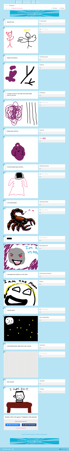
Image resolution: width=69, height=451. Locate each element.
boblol (41, 281)
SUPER (44, 138)
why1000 (41, 381)
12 (4, 208)
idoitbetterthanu (44, 166)
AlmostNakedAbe (44, 317)
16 (4, 280)
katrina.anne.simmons (45, 273)
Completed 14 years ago (16, 8)
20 (4, 351)
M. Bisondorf (42, 21)
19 (4, 343)
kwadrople (42, 92)
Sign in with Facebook (29, 424)
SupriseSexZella (43, 202)
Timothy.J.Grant (43, 57)
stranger (41, 389)
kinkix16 (41, 130)
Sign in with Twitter (13, 424)
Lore (40, 138)
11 (4, 200)
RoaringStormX (43, 245)
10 (4, 172)
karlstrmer (42, 345)
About (37, 2)
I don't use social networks (21, 428)
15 (4, 271)
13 (4, 236)
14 (4, 244)
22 (4, 387)
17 (4, 307)
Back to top (63, 449)
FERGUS (41, 65)
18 (4, 315)
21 (4, 379)
